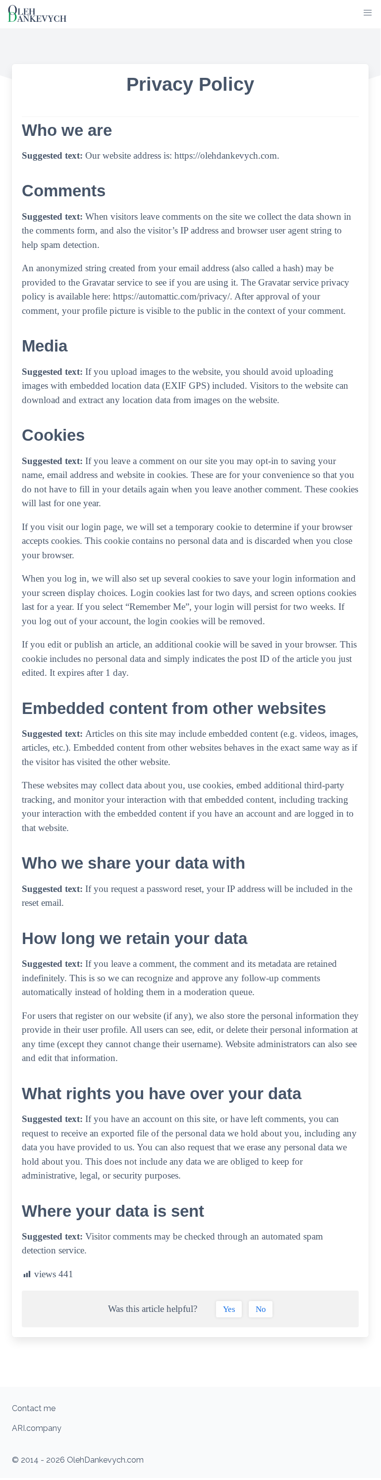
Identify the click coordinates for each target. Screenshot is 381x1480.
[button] (368, 13)
